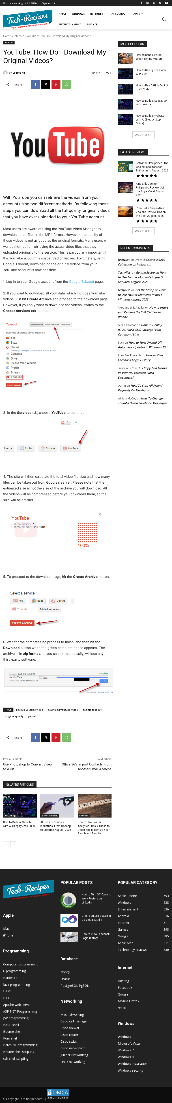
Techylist (124, 272)
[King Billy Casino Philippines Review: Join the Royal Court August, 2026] (125, 187)
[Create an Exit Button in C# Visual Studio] (69, 920)
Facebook (125, 987)
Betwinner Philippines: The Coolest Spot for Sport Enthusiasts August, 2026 (152, 167)
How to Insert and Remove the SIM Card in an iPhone (143, 312)
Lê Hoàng (19, 72)
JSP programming (15, 1018)
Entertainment (50, 815)
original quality (14, 716)
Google (123, 994)
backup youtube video (29, 709)
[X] (154, 3)
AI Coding (10, 815)
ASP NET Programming (20, 1011)
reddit (122, 1008)
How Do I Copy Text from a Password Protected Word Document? (142, 372)
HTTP (7, 998)
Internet (19, 36)
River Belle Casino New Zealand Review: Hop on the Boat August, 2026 (151, 212)
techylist (123, 260)
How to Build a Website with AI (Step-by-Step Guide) (150, 119)
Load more (142, 134)
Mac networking (72, 1014)
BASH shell (11, 1025)
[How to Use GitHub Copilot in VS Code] (125, 89)
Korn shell (10, 1038)
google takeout (91, 709)
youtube (33, 716)
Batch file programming (20, 1045)
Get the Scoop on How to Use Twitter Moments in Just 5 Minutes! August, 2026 (142, 277)
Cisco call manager (74, 1021)
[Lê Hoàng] (6, 72)
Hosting (123, 981)
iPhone (8, 935)
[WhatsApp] (66, 84)
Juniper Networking (74, 1055)
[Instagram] (147, 3)
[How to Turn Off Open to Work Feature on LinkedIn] (69, 900)
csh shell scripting (15, 1058)
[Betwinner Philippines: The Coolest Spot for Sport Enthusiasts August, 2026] (125, 166)
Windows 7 (126, 1050)
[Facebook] (141, 3)
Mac (6, 928)
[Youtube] (166, 3)
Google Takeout (81, 281)
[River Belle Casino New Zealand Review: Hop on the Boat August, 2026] (125, 211)
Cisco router (69, 1035)
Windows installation (133, 1063)
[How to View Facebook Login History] (69, 937)
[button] (163, 19)
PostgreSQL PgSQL (74, 985)
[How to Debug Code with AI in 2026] (125, 73)
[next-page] (13, 844)
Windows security (130, 1070)
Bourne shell (12, 1031)
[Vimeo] (160, 3)
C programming (14, 971)
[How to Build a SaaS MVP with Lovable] (125, 104)
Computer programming (20, 964)
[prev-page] (6, 844)
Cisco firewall (70, 1028)
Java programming (16, 984)
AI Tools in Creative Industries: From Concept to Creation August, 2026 (55, 826)
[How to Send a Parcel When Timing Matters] (125, 58)
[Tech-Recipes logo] (27, 19)
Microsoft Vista (129, 1043)
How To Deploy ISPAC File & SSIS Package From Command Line (140, 329)
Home (7, 36)
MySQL (65, 972)
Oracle (65, 979)
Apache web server (17, 1004)
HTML (7, 991)
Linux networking (72, 1061)
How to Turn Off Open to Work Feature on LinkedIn (96, 898)
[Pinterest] (56, 84)
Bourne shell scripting (18, 1052)
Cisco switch (69, 1041)
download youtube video (63, 709)
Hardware (10, 978)
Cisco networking (72, 1048)
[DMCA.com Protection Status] (58, 1099)
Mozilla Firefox (128, 1001)
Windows (124, 1037)
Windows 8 (126, 1057)
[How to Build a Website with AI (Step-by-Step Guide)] (20, 806)
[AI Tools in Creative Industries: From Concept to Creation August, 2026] (57, 806)
